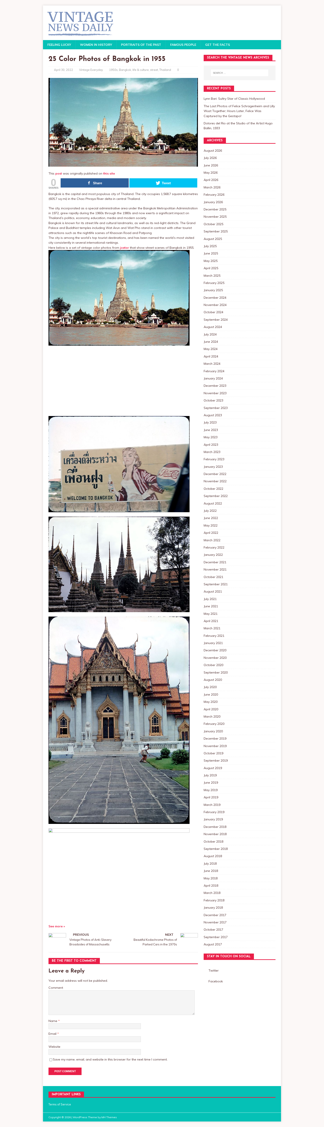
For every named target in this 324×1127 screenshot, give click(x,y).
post (58, 173)
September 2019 (216, 760)
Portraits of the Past (141, 45)
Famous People (183, 45)
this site (109, 173)
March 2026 (212, 187)
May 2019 (211, 790)
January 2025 (213, 290)
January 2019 (213, 819)
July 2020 (210, 687)
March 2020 (212, 716)
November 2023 (215, 393)
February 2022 (214, 547)
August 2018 (213, 856)
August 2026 (213, 151)
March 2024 (212, 364)
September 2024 (216, 320)
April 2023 (211, 445)
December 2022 (215, 474)
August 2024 (213, 327)
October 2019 (213, 753)
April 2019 (211, 797)
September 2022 (216, 496)
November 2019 (215, 746)
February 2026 (214, 195)
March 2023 (212, 452)
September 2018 (216, 849)
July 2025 (210, 246)
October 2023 (213, 400)
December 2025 (215, 209)
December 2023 (215, 386)
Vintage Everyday (91, 70)
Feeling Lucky (59, 45)
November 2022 (215, 481)
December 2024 (215, 298)
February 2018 (214, 900)
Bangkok (125, 70)
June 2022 (211, 518)
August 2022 (213, 503)
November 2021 (215, 569)
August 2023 (213, 415)
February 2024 (214, 371)
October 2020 (213, 665)
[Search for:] (239, 73)
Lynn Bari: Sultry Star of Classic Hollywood (234, 99)
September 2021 (216, 584)
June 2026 (211, 165)
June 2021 (211, 606)
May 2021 (211, 614)
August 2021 (213, 591)
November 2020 (215, 658)
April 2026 (211, 180)
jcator (124, 248)
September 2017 (216, 937)
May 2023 (211, 437)
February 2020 (214, 724)
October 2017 (213, 930)
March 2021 (212, 628)
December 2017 (215, 915)
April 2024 (211, 356)
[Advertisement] (123, 381)
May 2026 (211, 173)
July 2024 (210, 334)
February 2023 (214, 459)
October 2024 (213, 312)
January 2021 (213, 643)
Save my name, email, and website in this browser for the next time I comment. (110, 1059)
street (154, 70)
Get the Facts (217, 45)
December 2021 (215, 562)
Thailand (165, 70)
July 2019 (210, 775)
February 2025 (214, 283)
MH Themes (109, 1117)
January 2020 (213, 731)
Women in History (96, 45)
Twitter (214, 970)
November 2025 (215, 217)
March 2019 (212, 805)
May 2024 (211, 349)
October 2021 (213, 577)
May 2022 (211, 525)
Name (53, 1021)
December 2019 (215, 738)
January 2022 (213, 555)
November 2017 (215, 922)
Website (54, 1047)
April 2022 (211, 533)
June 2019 (211, 782)
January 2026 (213, 202)
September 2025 (216, 231)
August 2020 (213, 680)
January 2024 (213, 378)
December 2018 (215, 827)
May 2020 (211, 702)
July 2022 (210, 511)
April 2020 (211, 709)
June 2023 (211, 430)
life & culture (140, 70)
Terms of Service (59, 1104)
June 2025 (211, 253)
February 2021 (214, 636)
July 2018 (210, 864)
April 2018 (211, 886)
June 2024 (211, 342)
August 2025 (213, 239)
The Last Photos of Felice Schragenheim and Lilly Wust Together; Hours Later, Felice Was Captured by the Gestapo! (239, 111)
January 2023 (213, 467)
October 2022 (213, 489)
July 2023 (210, 422)
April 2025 (211, 268)
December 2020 (215, 650)
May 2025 (211, 261)
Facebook (216, 981)
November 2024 (215, 305)
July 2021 (210, 599)
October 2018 (213, 841)
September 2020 (216, 672)
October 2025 (213, 224)
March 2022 (212, 540)
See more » (56, 926)
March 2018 (212, 893)
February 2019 (214, 812)
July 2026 (210, 158)
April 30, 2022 (63, 70)
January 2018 (213, 908)
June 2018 (211, 871)
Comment (55, 988)
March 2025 (212, 276)
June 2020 (211, 694)
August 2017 (213, 944)
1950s (113, 70)
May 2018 (211, 878)
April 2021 (211, 621)
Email (52, 1034)
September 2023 (216, 408)
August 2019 (213, 768)
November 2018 (215, 834)
